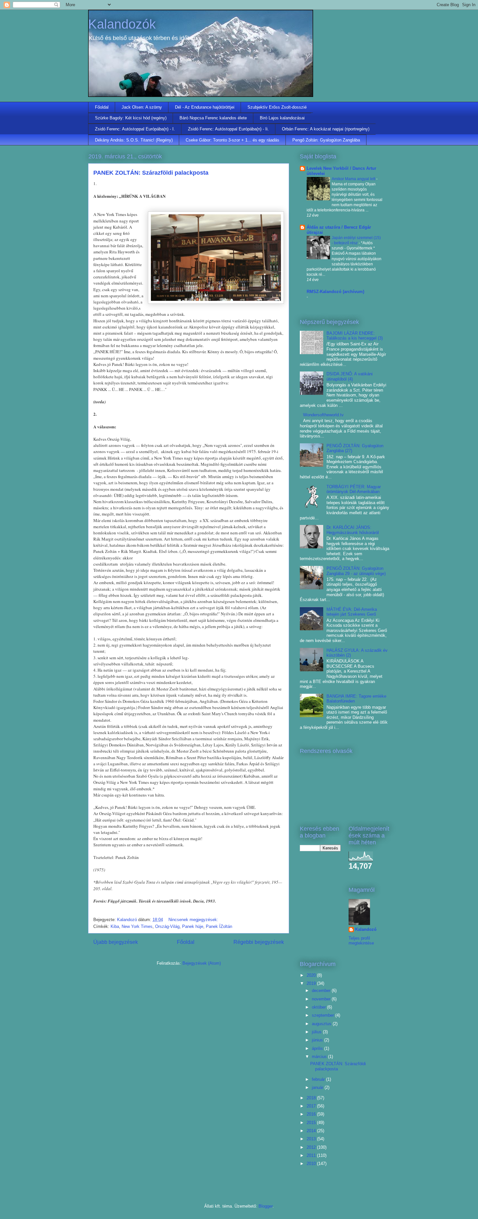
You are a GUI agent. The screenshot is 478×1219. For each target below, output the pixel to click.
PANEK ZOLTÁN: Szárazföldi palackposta (150, 172)
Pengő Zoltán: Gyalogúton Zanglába (326, 140)
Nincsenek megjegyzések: (193, 919)
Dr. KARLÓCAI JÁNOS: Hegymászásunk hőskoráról (352, 530)
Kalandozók (122, 24)
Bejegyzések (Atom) (201, 963)
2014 (312, 1130)
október (319, 1007)
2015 (312, 1122)
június (318, 1040)
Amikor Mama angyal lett (354, 179)
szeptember (323, 1015)
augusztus (322, 1023)
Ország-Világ (167, 926)
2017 (312, 1106)
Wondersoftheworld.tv (323, 414)
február (319, 1079)
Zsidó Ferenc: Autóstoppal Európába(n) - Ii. (228, 129)
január (318, 1087)
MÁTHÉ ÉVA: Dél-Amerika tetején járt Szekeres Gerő (351, 612)
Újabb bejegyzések (115, 942)
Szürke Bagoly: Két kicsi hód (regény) (130, 117)
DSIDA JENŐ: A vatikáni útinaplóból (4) (349, 376)
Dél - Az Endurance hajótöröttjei (204, 107)
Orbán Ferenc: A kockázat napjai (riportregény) (325, 129)
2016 (312, 1114)
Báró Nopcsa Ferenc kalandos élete (213, 117)
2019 (312, 983)
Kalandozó (366, 929)
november (322, 999)
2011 (312, 1155)
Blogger (265, 1206)
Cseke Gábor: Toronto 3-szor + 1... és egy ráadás (232, 140)
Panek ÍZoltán (219, 926)
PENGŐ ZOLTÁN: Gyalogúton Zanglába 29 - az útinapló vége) (356, 571)
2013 (312, 1138)
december (322, 990)
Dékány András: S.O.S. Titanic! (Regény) (134, 140)
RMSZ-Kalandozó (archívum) (335, 291)
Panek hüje (192, 926)
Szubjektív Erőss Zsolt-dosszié (277, 107)
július (317, 1031)
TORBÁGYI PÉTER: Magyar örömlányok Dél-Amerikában (353, 489)
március (320, 1056)
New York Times (137, 926)
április (318, 1048)
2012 (312, 1147)
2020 (312, 975)
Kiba (115, 926)
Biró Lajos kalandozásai (282, 117)
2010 (312, 1163)
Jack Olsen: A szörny (142, 107)
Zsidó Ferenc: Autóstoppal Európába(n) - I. (135, 129)
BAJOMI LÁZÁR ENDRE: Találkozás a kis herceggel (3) (354, 336)
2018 (312, 1097)
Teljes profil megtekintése (361, 940)
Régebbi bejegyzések (258, 942)
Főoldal (102, 107)
